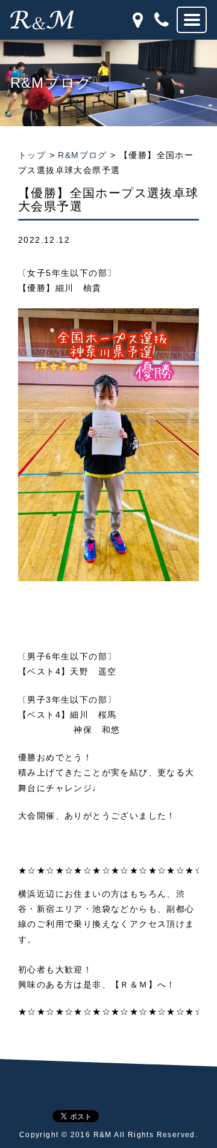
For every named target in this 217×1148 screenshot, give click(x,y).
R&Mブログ (82, 155)
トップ (32, 155)
